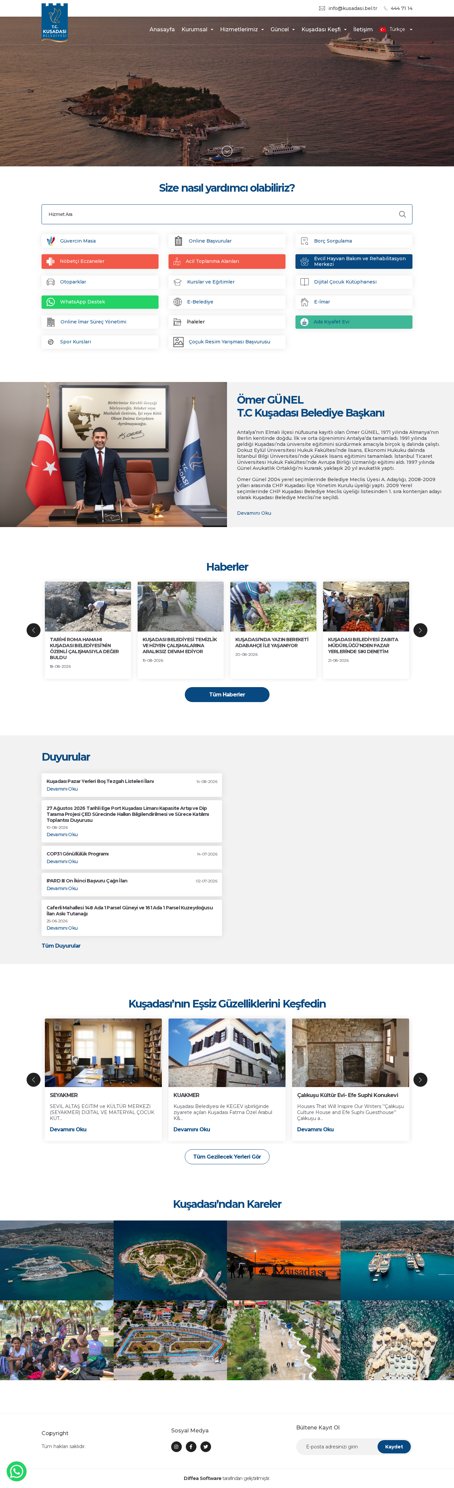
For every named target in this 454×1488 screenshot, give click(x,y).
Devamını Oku (254, 513)
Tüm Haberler (227, 694)
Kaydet (394, 1447)
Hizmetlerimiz (239, 29)
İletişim (363, 29)
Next (420, 630)
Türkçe (397, 29)
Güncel (280, 29)
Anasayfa (162, 29)
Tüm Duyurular (61, 946)
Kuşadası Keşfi (321, 29)
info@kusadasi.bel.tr (352, 8)
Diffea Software (202, 1478)
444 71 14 (401, 8)
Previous (34, 630)
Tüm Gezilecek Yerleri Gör (227, 1157)
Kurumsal (194, 29)
